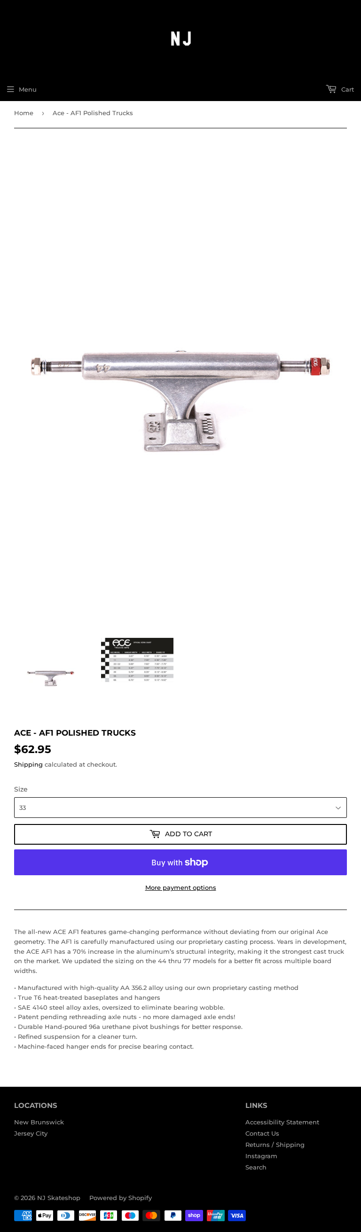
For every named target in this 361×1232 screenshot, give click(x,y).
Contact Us (262, 1133)
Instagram (261, 1156)
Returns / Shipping (275, 1144)
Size (21, 789)
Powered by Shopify (120, 1197)
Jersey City (30, 1133)
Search (256, 1167)
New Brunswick (39, 1122)
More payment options (180, 887)
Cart (346, 89)
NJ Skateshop (58, 1197)
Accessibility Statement (282, 1122)
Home (23, 113)
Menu (28, 89)
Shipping (28, 764)
